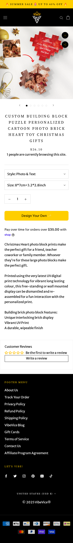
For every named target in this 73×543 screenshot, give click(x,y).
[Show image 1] (27, 105)
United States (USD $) (35, 493)
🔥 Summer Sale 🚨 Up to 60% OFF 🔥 (37, 4)
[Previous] (19, 105)
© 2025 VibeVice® (36, 502)
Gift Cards (11, 432)
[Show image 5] (42, 105)
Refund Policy (14, 411)
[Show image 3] (34, 105)
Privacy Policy (14, 404)
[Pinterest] (33, 475)
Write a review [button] (36, 358)
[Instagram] (24, 475)
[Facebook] (6, 475)
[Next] (53, 105)
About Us (11, 390)
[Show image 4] (38, 105)
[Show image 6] (46, 105)
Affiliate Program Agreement (26, 453)
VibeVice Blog (14, 425)
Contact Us (12, 446)
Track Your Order (16, 397)
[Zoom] (65, 35)
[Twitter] (15, 475)
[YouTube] (42, 475)
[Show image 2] (30, 105)
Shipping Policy (16, 418)
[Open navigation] (5, 17)
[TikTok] (51, 475)
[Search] (61, 17)
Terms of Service (16, 439)
